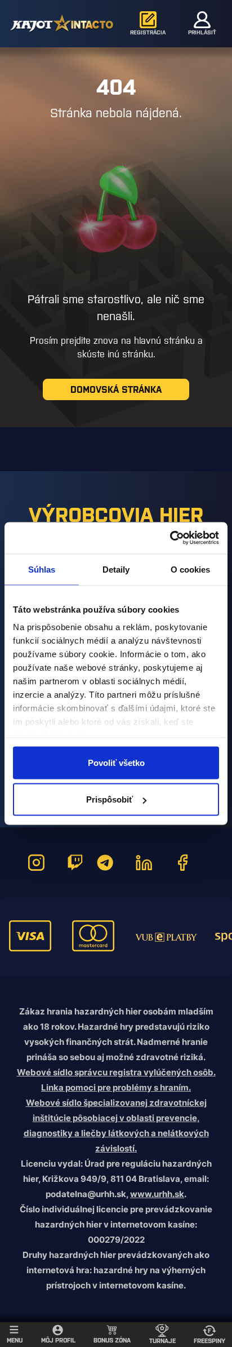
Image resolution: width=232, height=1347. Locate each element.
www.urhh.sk (157, 1194)
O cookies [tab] (191, 569)
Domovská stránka (116, 389)
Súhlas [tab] (42, 569)
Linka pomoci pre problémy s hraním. (116, 1087)
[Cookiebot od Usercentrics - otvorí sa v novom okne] (170, 538)
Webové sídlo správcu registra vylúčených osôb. (116, 1072)
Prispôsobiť (109, 799)
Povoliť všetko (116, 762)
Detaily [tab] (116, 569)
